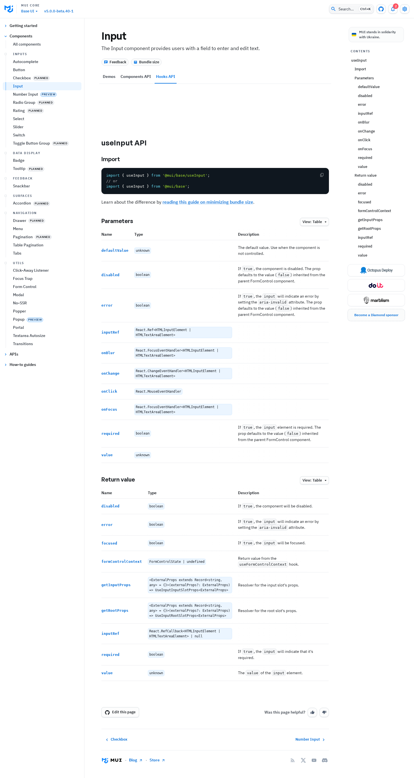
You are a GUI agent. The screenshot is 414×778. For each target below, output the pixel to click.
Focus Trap (22, 278)
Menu (18, 228)
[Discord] (324, 760)
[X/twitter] (303, 760)
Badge (19, 160)
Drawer (28, 220)
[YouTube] (314, 760)
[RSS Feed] (292, 760)
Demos (109, 76)
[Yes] (312, 712)
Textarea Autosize (29, 335)
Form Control (24, 286)
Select (18, 118)
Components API (136, 76)
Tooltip (28, 168)
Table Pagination (28, 245)
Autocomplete (25, 61)
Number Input (34, 94)
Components (21, 36)
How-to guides (23, 364)
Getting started (23, 25)
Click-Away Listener (31, 270)
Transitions (23, 343)
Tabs (17, 253)
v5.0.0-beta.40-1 (59, 11)
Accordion (30, 203)
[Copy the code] (322, 175)
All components (27, 44)
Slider (18, 126)
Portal (18, 327)
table (312, 221)
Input (18, 86)
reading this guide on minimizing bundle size (208, 202)
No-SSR (20, 302)
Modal (18, 294)
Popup (27, 319)
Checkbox (30, 77)
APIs (14, 354)
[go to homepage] (11, 9)
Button (19, 69)
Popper (19, 311)
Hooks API (165, 76)
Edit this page (123, 712)
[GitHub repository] (381, 9)
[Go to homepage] (111, 760)
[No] (324, 712)
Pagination (31, 236)
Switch (19, 135)
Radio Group (33, 102)
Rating (27, 110)
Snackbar (21, 185)
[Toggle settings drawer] (404, 9)
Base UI (27, 11)
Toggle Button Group (40, 143)
